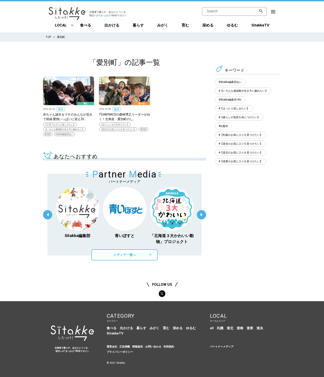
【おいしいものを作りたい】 (115, 124)
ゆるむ (232, 25)
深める (208, 25)
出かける (111, 25)
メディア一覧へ (124, 255)
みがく (162, 25)
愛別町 (48, 134)
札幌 (220, 328)
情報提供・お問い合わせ (146, 346)
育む (185, 25)
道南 (240, 328)
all (212, 328)
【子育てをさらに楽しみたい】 (60, 124)
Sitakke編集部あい (64, 134)
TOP (48, 37)
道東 (250, 328)
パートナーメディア (222, 346)
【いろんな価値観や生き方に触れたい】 (64, 129)
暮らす (138, 25)
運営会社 (112, 346)
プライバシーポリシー (120, 351)
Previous (47, 214)
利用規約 (169, 346)
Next (201, 214)
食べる (85, 25)
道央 (60, 109)
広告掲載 (124, 346)
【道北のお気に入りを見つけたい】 (118, 129)
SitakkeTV (260, 25)
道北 (116, 109)
